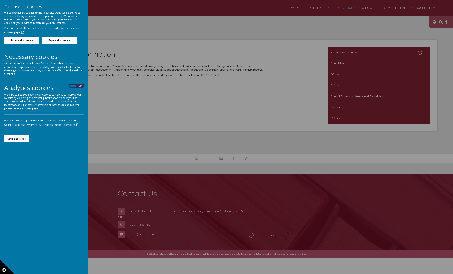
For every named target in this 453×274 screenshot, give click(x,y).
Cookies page (12, 32)
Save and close (16, 138)
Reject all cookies (59, 40)
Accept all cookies (22, 40)
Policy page (68, 124)
